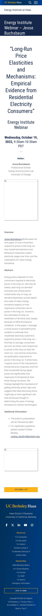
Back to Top (20, 608)
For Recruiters (21, 541)
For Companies (21, 537)
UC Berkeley (13, 602)
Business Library (21, 548)
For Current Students (21, 569)
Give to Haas (21, 591)
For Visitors (21, 544)
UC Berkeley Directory (21, 552)
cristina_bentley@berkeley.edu (25, 436)
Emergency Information (21, 583)
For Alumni (21, 580)
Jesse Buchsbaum (14, 239)
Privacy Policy (26, 602)
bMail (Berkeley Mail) (21, 565)
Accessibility (12, 605)
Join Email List (21, 490)
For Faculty (21, 572)
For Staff (21, 576)
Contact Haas (21, 555)
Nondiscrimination (27, 605)
